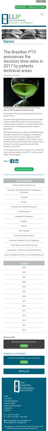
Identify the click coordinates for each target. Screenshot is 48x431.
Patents (24, 226)
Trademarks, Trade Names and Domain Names (24, 250)
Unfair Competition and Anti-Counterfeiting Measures (24, 255)
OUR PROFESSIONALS (11, 401)
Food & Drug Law (24, 212)
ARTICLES (24, 371)
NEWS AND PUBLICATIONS (12, 406)
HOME (6, 396)
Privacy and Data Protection (24, 236)
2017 (24, 311)
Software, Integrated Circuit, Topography (24, 240)
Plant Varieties (24, 231)
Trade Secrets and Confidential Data (24, 245)
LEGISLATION (8, 408)
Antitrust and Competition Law (24, 185)
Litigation (24, 221)
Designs (24, 202)
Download (24, 346)
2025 (24, 272)
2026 (24, 267)
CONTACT (7, 410)
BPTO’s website (32, 152)
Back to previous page (24, 169)
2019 (24, 301)
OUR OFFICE (8, 398)
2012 (24, 330)
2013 (24, 325)
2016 (24, 315)
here (33, 150)
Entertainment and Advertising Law (24, 207)
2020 (24, 296)
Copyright (24, 197)
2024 (24, 277)
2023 (24, 282)
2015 (24, 320)
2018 (24, 306)
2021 (24, 291)
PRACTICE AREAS (9, 403)
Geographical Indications (24, 216)
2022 (24, 287)
